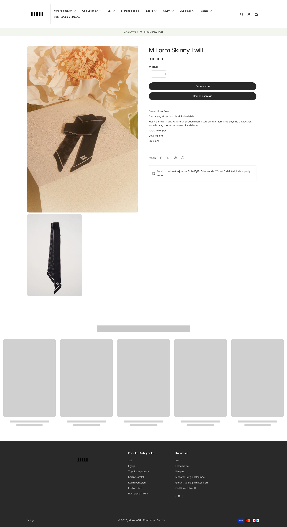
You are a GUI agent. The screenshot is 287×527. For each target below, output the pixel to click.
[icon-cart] (256, 14)
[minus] (152, 74)
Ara (177, 460)
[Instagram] (179, 496)
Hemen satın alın (202, 96)
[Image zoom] (82, 129)
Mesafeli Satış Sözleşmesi (190, 477)
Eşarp (131, 466)
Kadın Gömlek (136, 477)
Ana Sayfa (130, 32)
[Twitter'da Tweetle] (168, 157)
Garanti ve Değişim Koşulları (191, 482)
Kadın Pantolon (137, 482)
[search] (241, 14)
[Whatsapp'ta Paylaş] (182, 157)
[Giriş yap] (248, 14)
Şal (130, 460)
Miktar (153, 67)
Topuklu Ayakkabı (138, 471)
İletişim (179, 471)
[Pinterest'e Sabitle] (175, 157)
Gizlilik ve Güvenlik (186, 488)
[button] (202, 86)
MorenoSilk (135, 520)
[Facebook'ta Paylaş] (160, 157)
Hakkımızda (182, 466)
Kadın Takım (135, 488)
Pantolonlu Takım (138, 493)
